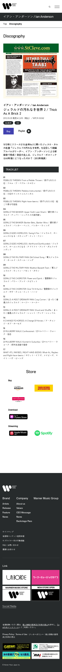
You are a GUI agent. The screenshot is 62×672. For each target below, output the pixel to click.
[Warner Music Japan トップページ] (9, 6)
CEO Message (23, 513)
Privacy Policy (8, 635)
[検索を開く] (49, 6)
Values (19, 508)
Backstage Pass (24, 521)
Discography (15, 24)
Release (6, 508)
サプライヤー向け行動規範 (13, 540)
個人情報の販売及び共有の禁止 (35, 624)
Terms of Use (21, 635)
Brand (6, 498)
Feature (6, 513)
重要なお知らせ (8, 549)
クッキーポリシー (36, 635)
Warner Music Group (46, 498)
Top (5, 24)
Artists (5, 504)
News (5, 517)
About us (20, 504)
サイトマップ (7, 531)
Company (22, 498)
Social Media (9, 606)
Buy (8, 131)
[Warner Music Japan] (9, 488)
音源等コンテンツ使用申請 (13, 536)
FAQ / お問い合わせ (10, 545)
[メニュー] (57, 6)
